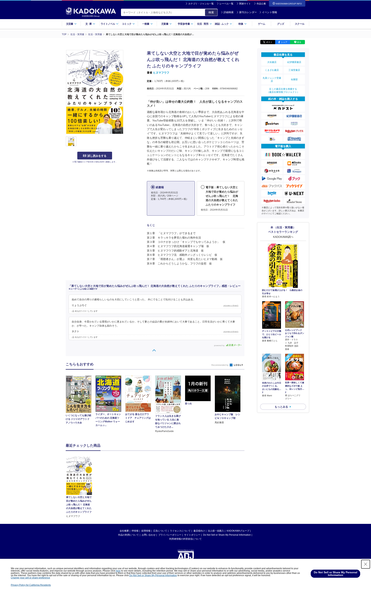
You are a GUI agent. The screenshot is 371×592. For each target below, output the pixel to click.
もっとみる (281, 406)
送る (299, 42)
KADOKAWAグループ (238, 530)
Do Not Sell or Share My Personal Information (227, 535)
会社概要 (124, 530)
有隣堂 (294, 79)
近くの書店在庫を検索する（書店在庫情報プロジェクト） (283, 90)
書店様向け (199, 530)
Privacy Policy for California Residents (31, 585)
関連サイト (245, 3)
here (118, 571)
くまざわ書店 (272, 70)
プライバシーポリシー (169, 535)
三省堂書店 (294, 70)
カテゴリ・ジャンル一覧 (201, 3)
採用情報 (146, 530)
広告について (160, 530)
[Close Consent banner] (365, 564)
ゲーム (261, 23)
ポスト (269, 42)
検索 (211, 12)
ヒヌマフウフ (161, 72)
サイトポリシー (192, 535)
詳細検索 (229, 12)
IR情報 (135, 530)
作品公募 (261, 3)
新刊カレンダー (248, 12)
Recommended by (220, 365)
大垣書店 (272, 62)
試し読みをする (97, 155)
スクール (299, 23)
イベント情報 (269, 12)
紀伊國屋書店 (294, 62)
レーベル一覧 (226, 3)
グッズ (280, 23)
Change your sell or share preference (30, 578)
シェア (284, 42)
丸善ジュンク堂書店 (272, 79)
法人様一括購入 (216, 530)
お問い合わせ (149, 535)
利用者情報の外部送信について (185, 539)
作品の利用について (128, 535)
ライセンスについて (180, 530)
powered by (219, 345)
